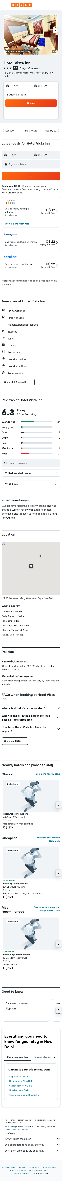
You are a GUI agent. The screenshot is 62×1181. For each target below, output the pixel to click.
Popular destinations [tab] (46, 1056)
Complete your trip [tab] (17, 1056)
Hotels (22, 1167)
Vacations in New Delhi (20, 1085)
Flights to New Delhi (19, 1076)
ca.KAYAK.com (8, 1167)
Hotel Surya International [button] (16, 954)
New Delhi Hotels (22, 1173)
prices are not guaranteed (16, 1129)
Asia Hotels (34, 1167)
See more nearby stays (48, 773)
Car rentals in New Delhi (21, 1081)
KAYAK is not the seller (18, 1138)
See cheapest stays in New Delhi (48, 839)
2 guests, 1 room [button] (16, 94)
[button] (5, 5)
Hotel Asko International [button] (16, 813)
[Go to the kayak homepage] (21, 5)
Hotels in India (49, 1167)
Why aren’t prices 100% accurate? (24, 1150)
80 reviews (33, 68)
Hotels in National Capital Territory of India (29, 1170)
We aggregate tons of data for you (24, 1144)
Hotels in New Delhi (19, 1090)
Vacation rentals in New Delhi (24, 1094)
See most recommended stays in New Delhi (47, 909)
